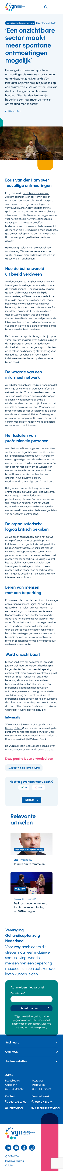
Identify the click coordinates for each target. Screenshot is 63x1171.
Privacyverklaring (14, 1160)
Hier (28, 749)
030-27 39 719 (43, 1101)
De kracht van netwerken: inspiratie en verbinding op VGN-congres (30, 907)
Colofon (9, 1165)
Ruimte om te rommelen (29, 864)
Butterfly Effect (13, 728)
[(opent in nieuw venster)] (24, 1148)
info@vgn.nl (16, 1107)
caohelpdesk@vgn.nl (47, 1107)
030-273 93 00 (17, 1101)
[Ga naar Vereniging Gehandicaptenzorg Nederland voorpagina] (20, 7)
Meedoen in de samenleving (24, 767)
